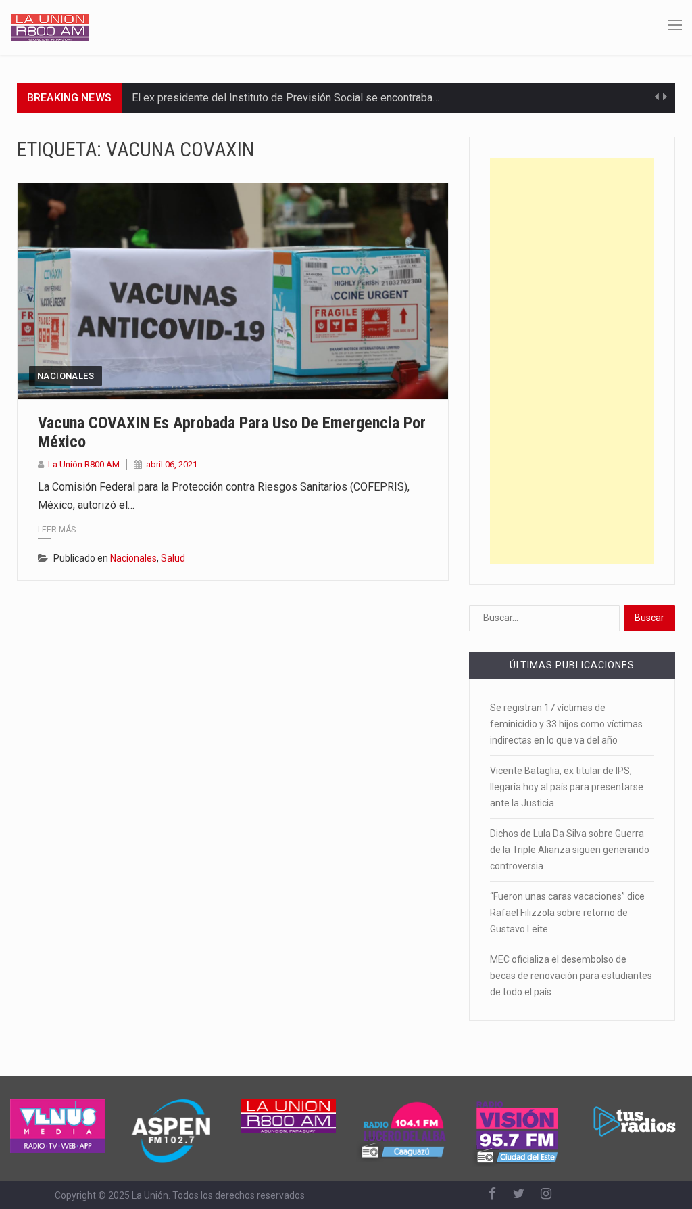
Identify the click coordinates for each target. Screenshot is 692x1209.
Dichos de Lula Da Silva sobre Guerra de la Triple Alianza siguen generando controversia (569, 849)
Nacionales (65, 376)
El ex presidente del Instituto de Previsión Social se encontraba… (285, 97)
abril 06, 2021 (171, 464)
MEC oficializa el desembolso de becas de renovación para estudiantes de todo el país (571, 975)
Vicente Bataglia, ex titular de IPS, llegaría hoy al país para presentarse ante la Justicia (566, 786)
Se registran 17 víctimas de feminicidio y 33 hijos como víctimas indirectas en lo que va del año (566, 724)
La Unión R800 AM (84, 464)
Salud (173, 558)
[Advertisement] (572, 361)
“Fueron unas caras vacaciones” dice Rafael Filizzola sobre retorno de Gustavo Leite (567, 912)
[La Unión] (50, 26)
